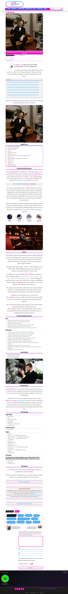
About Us (26, 592)
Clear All (65, 572)
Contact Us (40, 8)
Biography (14, 8)
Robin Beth (29, 522)
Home (9, 8)
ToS (38, 592)
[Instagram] (21, 589)
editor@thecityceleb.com (35, 495)
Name (19, 548)
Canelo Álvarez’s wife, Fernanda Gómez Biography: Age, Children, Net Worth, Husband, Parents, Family (32, 527)
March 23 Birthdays (11, 522)
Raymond (31, 332)
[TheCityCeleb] (6, 9)
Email (19, 552)
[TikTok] (23, 589)
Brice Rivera (36, 515)
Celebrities (10, 12)
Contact (41, 592)
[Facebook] (16, 589)
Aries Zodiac (21, 515)
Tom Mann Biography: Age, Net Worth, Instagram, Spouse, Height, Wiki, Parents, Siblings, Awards (16, 527)
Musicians (13, 12)
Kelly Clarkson (21, 400)
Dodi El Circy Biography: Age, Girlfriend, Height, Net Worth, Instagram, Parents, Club (23, 94)
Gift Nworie (21, 55)
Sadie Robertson (36, 522)
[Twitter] (17, 589)
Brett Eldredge (28, 515)
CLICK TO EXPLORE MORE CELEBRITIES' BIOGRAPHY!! (24, 503)
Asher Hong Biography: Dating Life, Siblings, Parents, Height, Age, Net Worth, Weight (23, 84)
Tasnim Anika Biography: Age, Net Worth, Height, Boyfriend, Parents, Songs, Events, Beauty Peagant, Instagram (23, 89)
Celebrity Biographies (11, 518)
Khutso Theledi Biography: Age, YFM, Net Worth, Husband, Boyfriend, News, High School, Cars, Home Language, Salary (23, 82)
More (45, 8)
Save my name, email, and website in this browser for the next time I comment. (31, 558)
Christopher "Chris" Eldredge (23, 518)
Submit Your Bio (21, 8)
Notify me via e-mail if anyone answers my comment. (27, 560)
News (34, 8)
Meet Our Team (29, 8)
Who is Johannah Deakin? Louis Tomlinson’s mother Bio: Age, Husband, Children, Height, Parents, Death (23, 92)
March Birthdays (21, 522)
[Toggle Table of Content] (11, 58)
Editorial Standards (33, 592)
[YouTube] (19, 589)
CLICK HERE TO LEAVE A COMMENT (24, 481)
